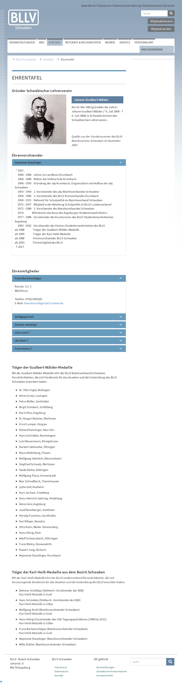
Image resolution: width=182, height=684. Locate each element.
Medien (110, 42)
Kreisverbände (152, 49)
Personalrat (144, 42)
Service (124, 42)
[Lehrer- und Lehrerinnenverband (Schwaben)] (23, 19)
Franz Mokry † (23, 348)
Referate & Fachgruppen (83, 42)
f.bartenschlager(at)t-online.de (43, 303)
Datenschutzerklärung (127, 5)
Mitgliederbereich (162, 21)
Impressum (105, 5)
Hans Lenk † (22, 332)
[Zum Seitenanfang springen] (1, 682)
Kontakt (55, 42)
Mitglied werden (161, 29)
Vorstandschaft (104, 675)
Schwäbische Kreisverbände (111, 671)
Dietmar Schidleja (26, 324)
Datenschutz (61, 671)
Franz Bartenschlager (28, 278)
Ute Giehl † (21, 340)
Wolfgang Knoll (24, 316)
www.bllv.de (88, 5)
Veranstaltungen (22, 42)
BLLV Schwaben (26, 59)
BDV (41, 42)
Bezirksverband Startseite (159, 5)
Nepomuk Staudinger (28, 162)
